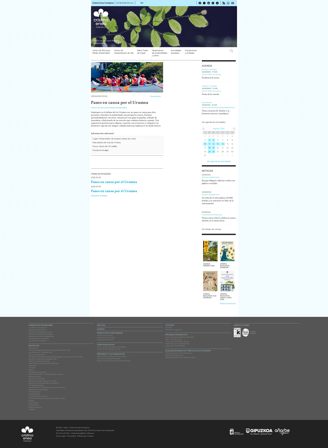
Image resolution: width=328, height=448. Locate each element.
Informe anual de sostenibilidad (108, 359)
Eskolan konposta (35, 407)
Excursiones (155, 96)
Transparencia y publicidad (38, 338)
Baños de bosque (35, 376)
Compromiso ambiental (38, 341)
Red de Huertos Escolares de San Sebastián (44, 383)
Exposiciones (33, 348)
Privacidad (71, 436)
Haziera (31, 401)
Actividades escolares (176, 51)
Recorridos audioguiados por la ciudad (42, 381)
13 (218, 144)
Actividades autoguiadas (37, 372)
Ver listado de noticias (211, 229)
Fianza (31, 370)
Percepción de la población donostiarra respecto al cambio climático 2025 (56, 357)
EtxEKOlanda (34, 405)
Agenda (101, 329)
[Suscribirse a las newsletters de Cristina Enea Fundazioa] (232, 3)
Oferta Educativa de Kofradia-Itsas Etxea (43, 363)
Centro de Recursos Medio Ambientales (109, 108)
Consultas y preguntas (173, 330)
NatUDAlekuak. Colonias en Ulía (40, 352)
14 (223, 144)
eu (142, 3)
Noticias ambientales (210, 177)
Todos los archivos (228, 303)
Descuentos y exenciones (174, 355)
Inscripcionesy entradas (191, 51)
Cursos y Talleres (209, 69)
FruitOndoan (33, 403)
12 (213, 144)
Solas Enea (32, 365)
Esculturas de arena (210, 77)
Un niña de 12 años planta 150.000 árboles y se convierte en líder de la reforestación (217, 200)
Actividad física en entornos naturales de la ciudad (47, 398)
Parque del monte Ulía (105, 340)
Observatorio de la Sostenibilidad (177, 344)
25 (210, 151)
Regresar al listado (99, 196)
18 (209, 148)
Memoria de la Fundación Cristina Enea (111, 356)
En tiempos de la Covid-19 (38, 396)
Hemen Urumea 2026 (37, 379)
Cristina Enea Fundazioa (103, 3)
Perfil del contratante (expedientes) (41, 336)
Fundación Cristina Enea (212, 215)
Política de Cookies (85, 436)
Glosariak (32, 368)
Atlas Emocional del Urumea (39, 361)
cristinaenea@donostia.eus (82, 433)
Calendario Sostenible (36, 355)
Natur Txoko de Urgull (211, 74)
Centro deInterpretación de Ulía (123, 51)
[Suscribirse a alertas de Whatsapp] (228, 3)
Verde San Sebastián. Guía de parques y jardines (46, 374)
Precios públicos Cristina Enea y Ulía (178, 353)
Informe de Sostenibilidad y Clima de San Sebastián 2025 (49, 350)
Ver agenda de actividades (213, 122)
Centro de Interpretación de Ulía (108, 349)
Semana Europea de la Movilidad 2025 (43, 359)
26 (213, 151)
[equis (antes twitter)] (204, 3)
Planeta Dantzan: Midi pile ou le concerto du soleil (47, 387)
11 (209, 144)
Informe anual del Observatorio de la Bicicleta (113, 361)
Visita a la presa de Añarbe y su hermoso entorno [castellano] (215, 112)
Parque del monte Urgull (106, 337)
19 (213, 148)
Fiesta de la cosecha (210, 94)
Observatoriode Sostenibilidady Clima (159, 53)
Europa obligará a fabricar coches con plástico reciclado (218, 182)
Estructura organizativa (37, 330)
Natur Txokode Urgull (142, 51)
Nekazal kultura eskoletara (38, 389)
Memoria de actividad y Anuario (40, 332)
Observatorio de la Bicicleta (175, 346)
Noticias (101, 325)
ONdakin (32, 409)
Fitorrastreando (34, 394)
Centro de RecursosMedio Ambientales (101, 51)
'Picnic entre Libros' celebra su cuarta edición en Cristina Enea (218, 219)
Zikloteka (168, 328)
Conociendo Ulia (34, 392)
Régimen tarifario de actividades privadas (180, 357)
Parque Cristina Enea (105, 335)
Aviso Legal (61, 436)
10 (205, 144)
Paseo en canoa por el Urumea (114, 182)
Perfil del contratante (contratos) (41, 334)
